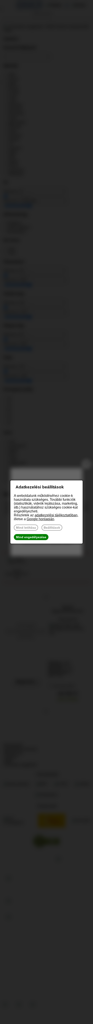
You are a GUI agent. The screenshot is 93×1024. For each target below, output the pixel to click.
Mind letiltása (26, 527)
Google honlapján (40, 519)
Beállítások (52, 527)
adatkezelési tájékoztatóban (56, 515)
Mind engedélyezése (31, 537)
